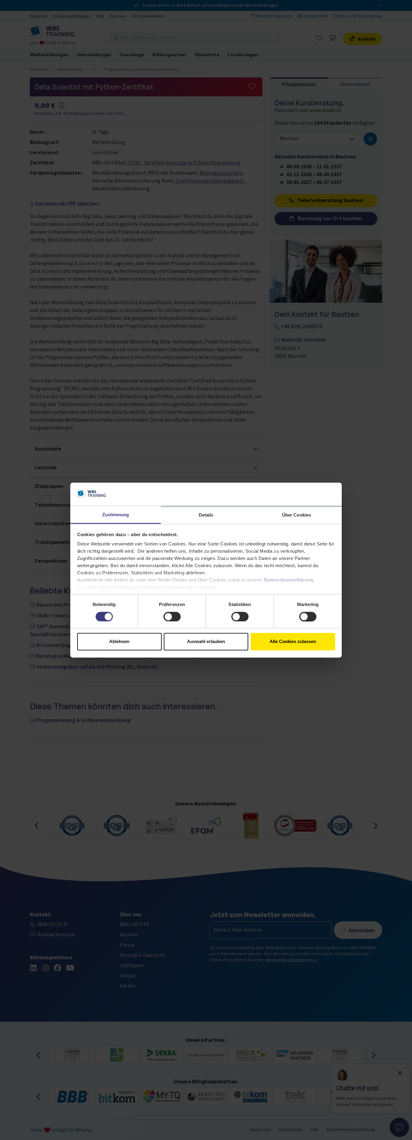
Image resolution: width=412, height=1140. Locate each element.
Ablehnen (119, 641)
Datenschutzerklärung (289, 580)
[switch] (172, 616)
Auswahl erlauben (206, 641)
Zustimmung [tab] (115, 514)
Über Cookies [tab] (296, 515)
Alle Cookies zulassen (293, 641)
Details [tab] (206, 515)
